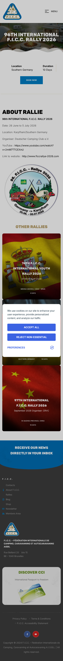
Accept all (31, 327)
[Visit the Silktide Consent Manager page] (52, 347)
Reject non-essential (31, 337)
